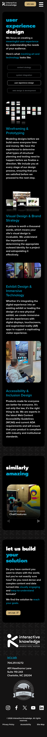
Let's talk (30, 4)
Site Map (40, 724)
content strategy (24, 67)
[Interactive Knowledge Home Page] (23, 648)
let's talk (12, 657)
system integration (24, 75)
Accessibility (25, 724)
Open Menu (41, 4)
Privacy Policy (8, 724)
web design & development (24, 90)
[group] (23, 501)
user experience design (24, 82)
